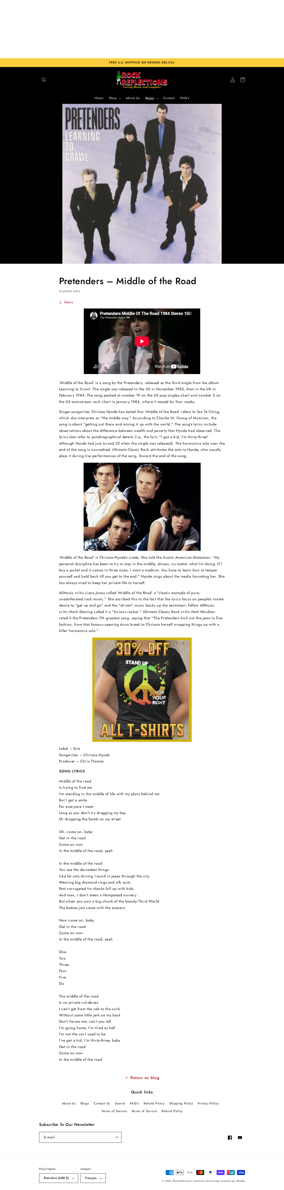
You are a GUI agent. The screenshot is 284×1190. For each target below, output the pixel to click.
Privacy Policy (208, 1103)
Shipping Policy (181, 1103)
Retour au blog (144, 1078)
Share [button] (68, 302)
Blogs (84, 1103)
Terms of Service (114, 1111)
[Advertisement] (142, 29)
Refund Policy (154, 1103)
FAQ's (134, 1103)
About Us (69, 1103)
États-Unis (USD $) (56, 1178)
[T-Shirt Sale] (142, 690)
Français (91, 1178)
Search (120, 1103)
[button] (44, 80)
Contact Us (102, 1103)
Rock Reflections (182, 1181)
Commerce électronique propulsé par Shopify (219, 1181)
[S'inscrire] (116, 1137)
